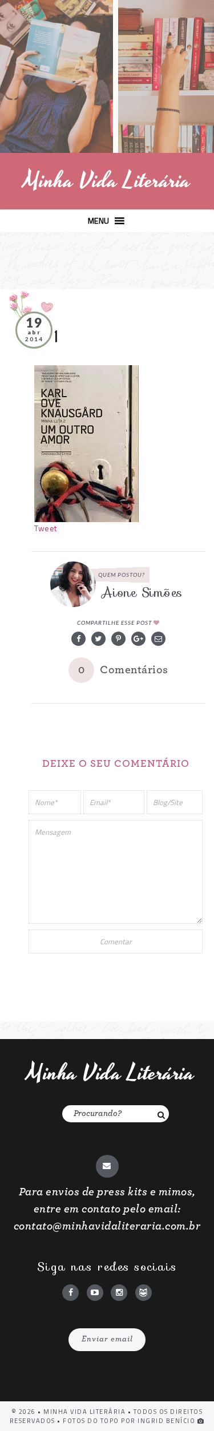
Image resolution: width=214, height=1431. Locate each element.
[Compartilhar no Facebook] (78, 639)
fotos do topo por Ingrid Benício (130, 1420)
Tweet (45, 528)
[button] (99, 220)
